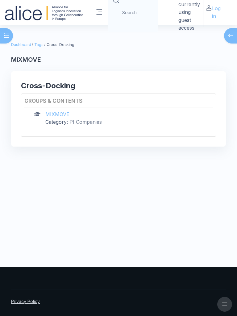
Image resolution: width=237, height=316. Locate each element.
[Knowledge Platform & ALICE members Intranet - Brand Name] (44, 12)
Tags (39, 44)
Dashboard (21, 44)
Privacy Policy (25, 301)
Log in (216, 12)
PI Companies (85, 122)
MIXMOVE (57, 114)
